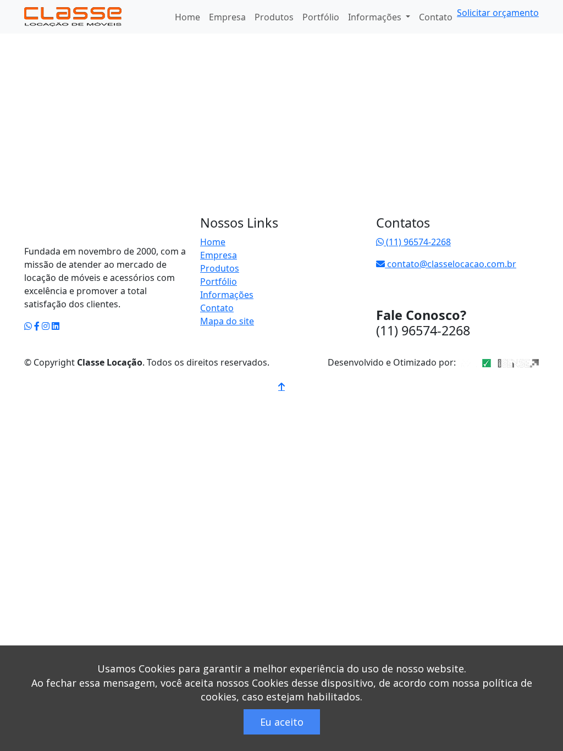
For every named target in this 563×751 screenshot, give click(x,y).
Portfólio (320, 17)
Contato (435, 17)
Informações (226, 295)
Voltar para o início (93, 229)
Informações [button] (376, 17)
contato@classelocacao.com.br (450, 264)
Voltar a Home (65, 72)
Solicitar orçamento (498, 13)
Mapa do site (227, 321)
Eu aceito (281, 721)
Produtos (274, 17)
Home (187, 17)
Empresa (227, 17)
